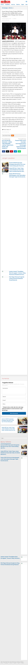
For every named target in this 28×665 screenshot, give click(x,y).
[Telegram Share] (15, 151)
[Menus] (26, 1)
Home (2, 663)
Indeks (22, 663)
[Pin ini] (11, 151)
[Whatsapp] (19, 151)
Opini (19, 663)
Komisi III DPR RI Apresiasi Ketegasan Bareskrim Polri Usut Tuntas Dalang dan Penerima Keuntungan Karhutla (8, 421)
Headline (6, 663)
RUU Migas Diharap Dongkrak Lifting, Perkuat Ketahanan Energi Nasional (16, 278)
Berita (15, 663)
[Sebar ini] (3, 151)
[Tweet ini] (7, 151)
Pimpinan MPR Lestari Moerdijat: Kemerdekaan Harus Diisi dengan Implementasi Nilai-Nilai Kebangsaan (20, 143)
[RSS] (12, 135)
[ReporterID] (5, 1)
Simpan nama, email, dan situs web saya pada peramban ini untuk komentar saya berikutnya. (12, 408)
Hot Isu (11, 663)
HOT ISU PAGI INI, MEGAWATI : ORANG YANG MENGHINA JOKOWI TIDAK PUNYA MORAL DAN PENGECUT (7, 143)
